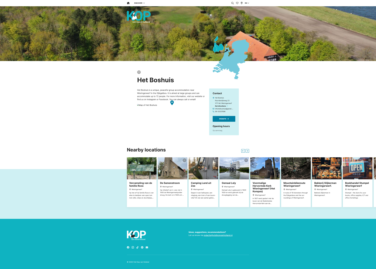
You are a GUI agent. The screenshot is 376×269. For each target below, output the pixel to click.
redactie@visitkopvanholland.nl (218, 235)
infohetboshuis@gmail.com (224, 109)
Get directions (220, 106)
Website (222, 119)
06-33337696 (220, 111)
